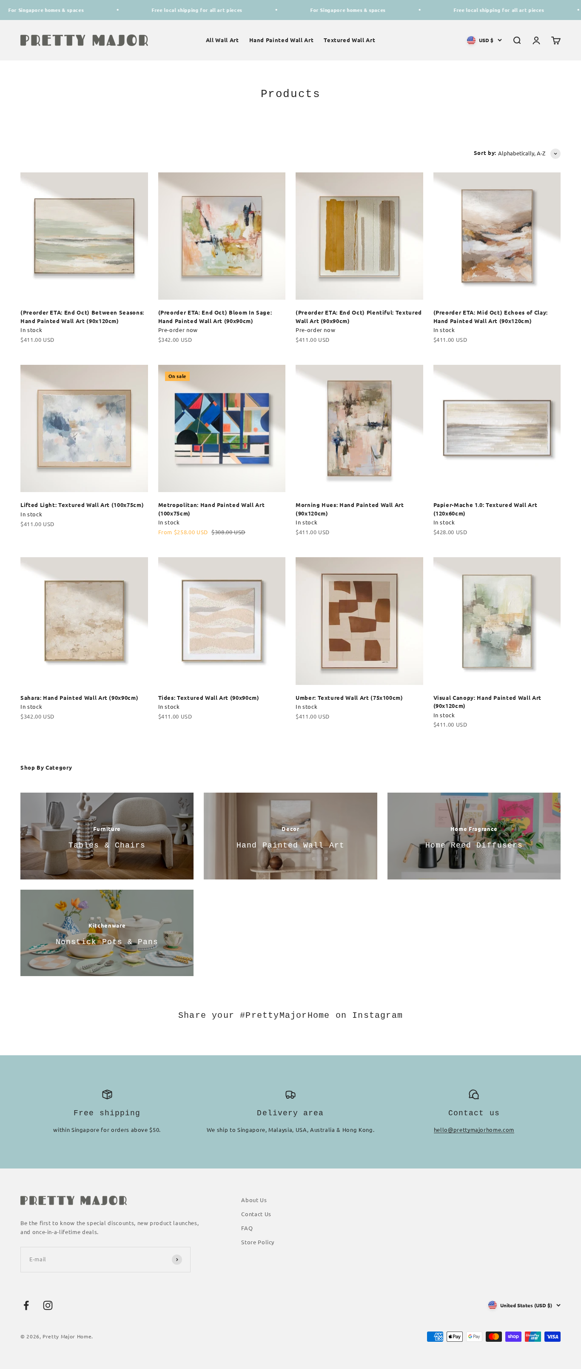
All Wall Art (222, 39)
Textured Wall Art (349, 39)
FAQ (247, 1228)
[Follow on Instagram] (48, 1305)
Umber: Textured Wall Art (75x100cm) (349, 697)
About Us (254, 1199)
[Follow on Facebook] (26, 1305)
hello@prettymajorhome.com (474, 1129)
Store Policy (257, 1242)
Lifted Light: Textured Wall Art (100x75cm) (82, 504)
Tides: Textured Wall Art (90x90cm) (208, 697)
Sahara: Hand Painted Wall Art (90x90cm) (79, 697)
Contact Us (256, 1213)
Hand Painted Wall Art (281, 39)
